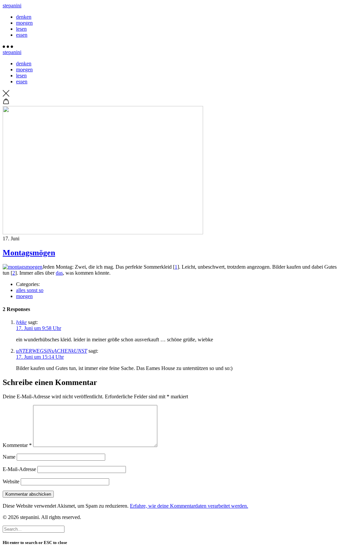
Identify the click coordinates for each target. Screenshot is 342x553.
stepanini (12, 5)
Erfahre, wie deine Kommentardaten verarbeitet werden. (189, 506)
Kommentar (17, 445)
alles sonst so (29, 290)
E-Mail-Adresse (19, 469)
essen (21, 35)
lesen (21, 29)
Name (9, 457)
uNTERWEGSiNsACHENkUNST (51, 351)
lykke (21, 322)
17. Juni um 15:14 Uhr (40, 357)
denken (23, 17)
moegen (24, 23)
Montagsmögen (29, 252)
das (59, 273)
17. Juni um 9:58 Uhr (38, 328)
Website (11, 481)
